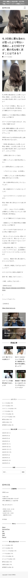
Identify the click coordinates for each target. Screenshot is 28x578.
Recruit (4, 537)
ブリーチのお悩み (6, 414)
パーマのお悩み (6, 411)
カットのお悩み (6, 403)
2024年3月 (5, 438)
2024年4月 (5, 435)
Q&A (3, 533)
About (3, 527)
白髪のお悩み (5, 422)
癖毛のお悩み (5, 419)
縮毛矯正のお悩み (6, 425)
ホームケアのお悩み (7, 416)
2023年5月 (5, 457)
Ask (3, 531)
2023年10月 (5, 452)
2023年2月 (5, 463)
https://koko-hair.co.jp (8, 308)
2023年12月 (5, 446)
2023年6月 (5, 455)
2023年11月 (5, 449)
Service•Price (6, 529)
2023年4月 (5, 460)
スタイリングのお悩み (8, 408)
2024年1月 (5, 444)
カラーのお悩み (8, 56)
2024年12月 (5, 433)
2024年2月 (5, 441)
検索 (23, 472)
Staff (3, 535)
